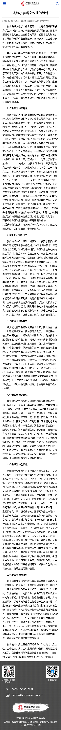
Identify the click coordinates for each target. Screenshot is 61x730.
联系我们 (30, 718)
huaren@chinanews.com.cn (27, 695)
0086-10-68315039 (22, 689)
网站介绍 (20, 718)
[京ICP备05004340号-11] (38, 723)
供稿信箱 (40, 718)
